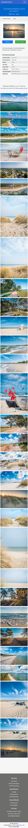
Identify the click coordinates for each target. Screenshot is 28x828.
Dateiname (5, 73)
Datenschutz (14, 796)
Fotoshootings (15, 786)
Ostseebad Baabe (6, 18)
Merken (7, 42)
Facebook (15, 803)
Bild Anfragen (20, 42)
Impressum (15, 794)
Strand (14, 18)
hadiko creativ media (15, 811)
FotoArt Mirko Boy (14, 813)
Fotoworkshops (14, 783)
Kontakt (15, 781)
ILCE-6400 (14, 57)
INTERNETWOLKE (15, 816)
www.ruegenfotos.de (18, 825)
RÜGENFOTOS (6, 2)
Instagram (15, 805)
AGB (15, 792)
